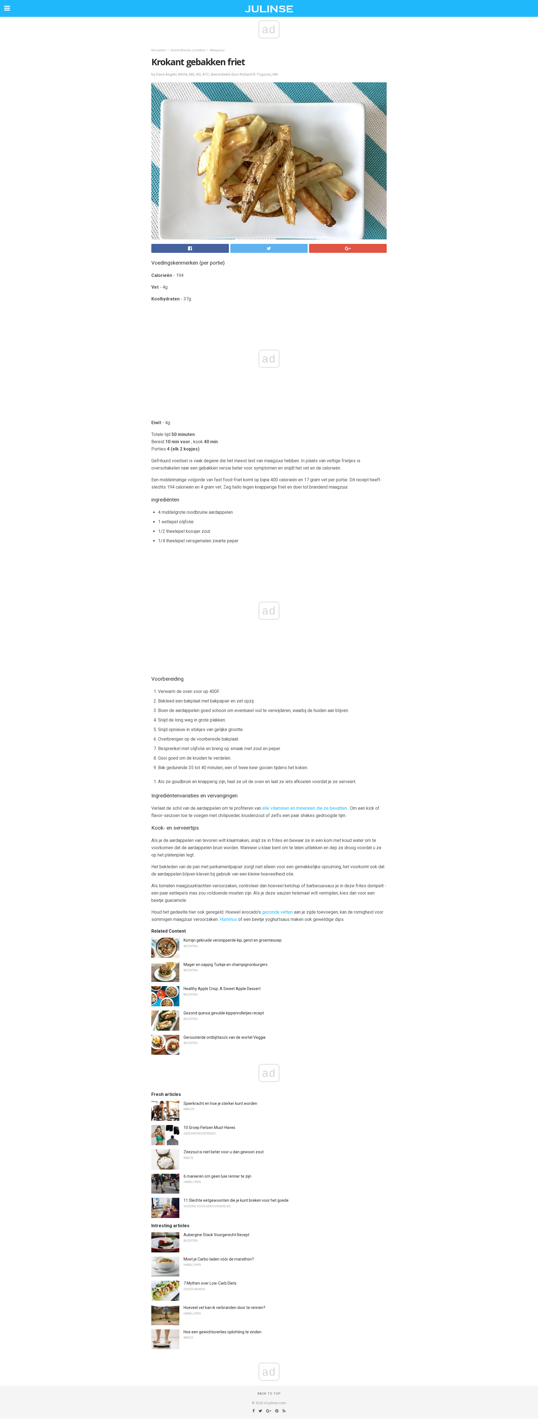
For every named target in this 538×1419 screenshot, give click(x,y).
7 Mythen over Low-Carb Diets (210, 1283)
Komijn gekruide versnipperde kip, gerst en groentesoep (233, 940)
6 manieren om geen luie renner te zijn (217, 1176)
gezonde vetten (277, 912)
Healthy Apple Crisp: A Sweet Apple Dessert (222, 988)
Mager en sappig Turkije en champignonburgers (226, 964)
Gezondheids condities (187, 50)
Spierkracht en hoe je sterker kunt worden (220, 1103)
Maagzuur (217, 50)
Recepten (158, 50)
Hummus (228, 919)
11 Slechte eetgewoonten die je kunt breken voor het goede (236, 1200)
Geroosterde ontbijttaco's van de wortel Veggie (225, 1037)
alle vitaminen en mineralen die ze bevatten (304, 808)
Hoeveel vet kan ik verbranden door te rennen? (224, 1307)
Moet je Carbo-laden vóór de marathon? (219, 1259)
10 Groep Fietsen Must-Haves (209, 1127)
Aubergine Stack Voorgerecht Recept (216, 1235)
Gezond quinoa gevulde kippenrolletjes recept (224, 1013)
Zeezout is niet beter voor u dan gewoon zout (224, 1152)
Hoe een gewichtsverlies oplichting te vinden (222, 1332)
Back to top (269, 1393)
